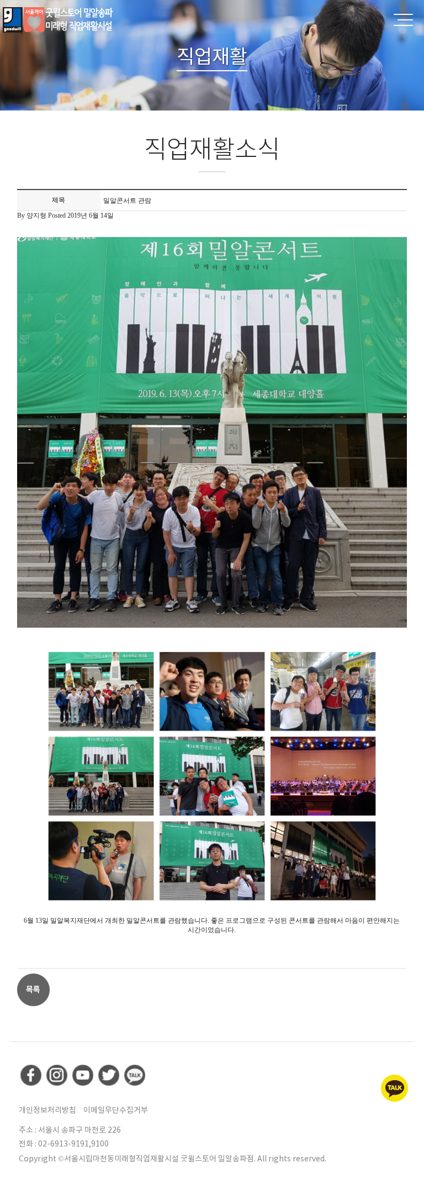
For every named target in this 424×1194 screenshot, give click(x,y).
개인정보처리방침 (47, 1110)
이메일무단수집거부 (115, 1110)
